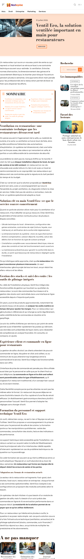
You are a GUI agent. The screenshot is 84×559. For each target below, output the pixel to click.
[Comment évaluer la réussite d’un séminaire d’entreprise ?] (64, 103)
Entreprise (74, 81)
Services (41, 46)
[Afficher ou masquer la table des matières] (39, 94)
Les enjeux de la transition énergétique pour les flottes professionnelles (77, 88)
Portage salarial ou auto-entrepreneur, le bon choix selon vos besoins (72, 139)
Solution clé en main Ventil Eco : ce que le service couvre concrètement (15, 109)
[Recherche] (74, 4)
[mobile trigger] (4, 4)
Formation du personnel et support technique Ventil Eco (40, 106)
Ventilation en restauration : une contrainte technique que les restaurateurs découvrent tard (15, 101)
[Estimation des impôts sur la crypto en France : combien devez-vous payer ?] (27, 548)
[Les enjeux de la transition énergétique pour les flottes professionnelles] (64, 88)
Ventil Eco (46, 183)
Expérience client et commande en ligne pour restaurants (41, 100)
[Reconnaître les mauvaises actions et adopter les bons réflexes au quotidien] (8, 548)
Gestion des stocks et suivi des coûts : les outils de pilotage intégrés (15, 116)
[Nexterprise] (15, 4)
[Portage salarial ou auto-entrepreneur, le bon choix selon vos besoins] (71, 127)
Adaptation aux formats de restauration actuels (42, 112)
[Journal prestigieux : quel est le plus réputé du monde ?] (47, 548)
